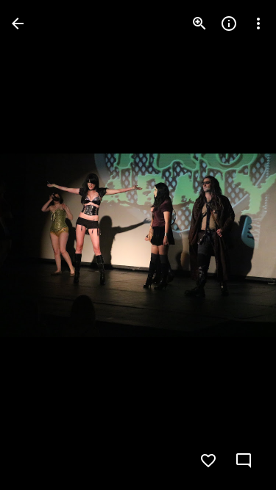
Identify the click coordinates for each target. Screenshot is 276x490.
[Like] (208, 460)
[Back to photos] (17, 23)
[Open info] (229, 23)
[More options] (258, 23)
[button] (41, 245)
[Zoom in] (199, 23)
